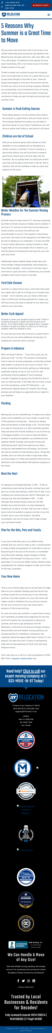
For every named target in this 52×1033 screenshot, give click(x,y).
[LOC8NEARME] (26, 897)
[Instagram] (28, 981)
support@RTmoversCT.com (26, 711)
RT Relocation (26, 902)
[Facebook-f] (18, 981)
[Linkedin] (33, 981)
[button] (49, 15)
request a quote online (22, 658)
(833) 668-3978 (19, 709)
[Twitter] (23, 981)
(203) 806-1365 (33, 709)
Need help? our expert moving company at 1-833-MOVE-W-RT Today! (26, 676)
